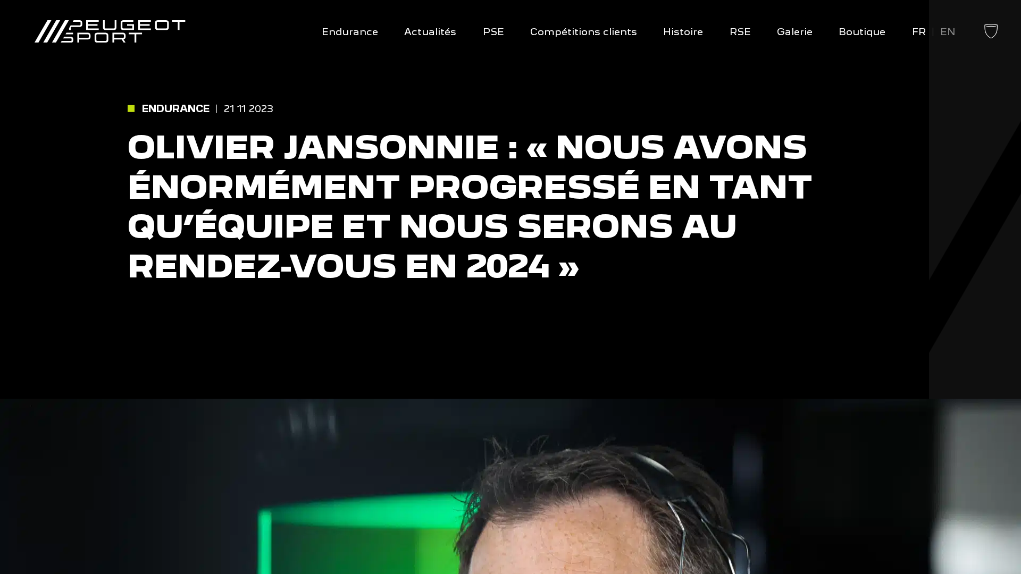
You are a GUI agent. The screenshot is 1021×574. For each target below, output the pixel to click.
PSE (493, 31)
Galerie (795, 31)
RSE (740, 31)
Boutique (862, 31)
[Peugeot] (991, 37)
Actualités (430, 31)
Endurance (350, 31)
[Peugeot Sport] (109, 32)
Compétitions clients (583, 31)
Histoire (683, 31)
